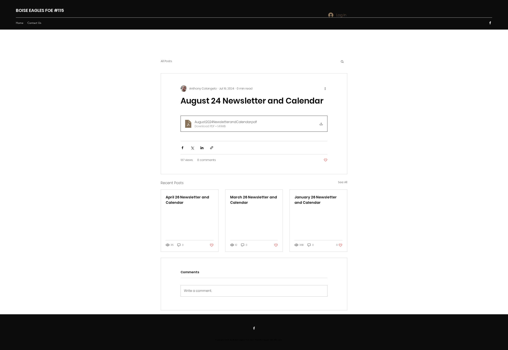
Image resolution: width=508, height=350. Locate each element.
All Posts (166, 61)
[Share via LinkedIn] (202, 148)
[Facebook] (490, 23)
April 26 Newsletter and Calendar (187, 200)
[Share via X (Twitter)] (192, 148)
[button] (342, 61)
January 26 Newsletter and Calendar (315, 200)
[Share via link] (212, 148)
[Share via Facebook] (182, 148)
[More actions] (325, 88)
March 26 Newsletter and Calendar (253, 200)
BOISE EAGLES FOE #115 (40, 10)
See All (342, 182)
